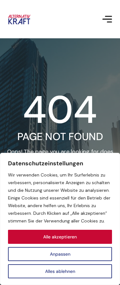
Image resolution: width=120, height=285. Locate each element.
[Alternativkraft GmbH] (19, 19)
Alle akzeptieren (60, 237)
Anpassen (60, 254)
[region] (60, 219)
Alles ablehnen (60, 271)
